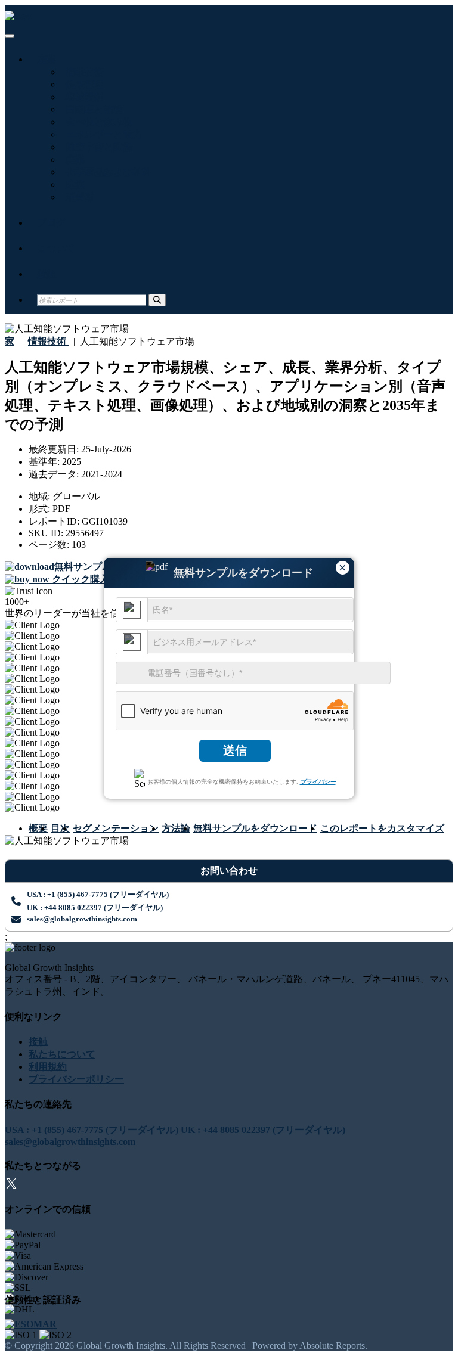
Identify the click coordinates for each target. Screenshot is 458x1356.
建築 (73, 184)
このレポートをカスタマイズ (382, 828)
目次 (60, 828)
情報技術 (82, 72)
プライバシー (318, 781)
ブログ (51, 223)
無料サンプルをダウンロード (255, 828)
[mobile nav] (9, 36)
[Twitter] (11, 1185)
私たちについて (62, 1054)
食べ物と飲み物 (96, 122)
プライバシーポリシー (76, 1079)
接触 (46, 274)
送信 (235, 750)
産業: (48, 59)
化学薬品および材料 (106, 172)
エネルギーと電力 (101, 134)
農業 (73, 159)
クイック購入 (79, 579)
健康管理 (82, 84)
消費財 (77, 197)
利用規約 (48, 1067)
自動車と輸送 (92, 109)
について (56, 248)
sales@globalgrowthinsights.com (82, 918)
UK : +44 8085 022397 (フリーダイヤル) (95, 907)
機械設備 (82, 97)
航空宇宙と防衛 (96, 147)
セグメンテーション (116, 828)
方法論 (176, 828)
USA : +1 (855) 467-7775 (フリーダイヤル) (98, 894)
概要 (38, 828)
